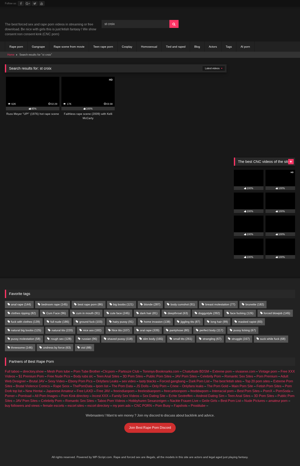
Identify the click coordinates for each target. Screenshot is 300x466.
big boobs (123, 304)
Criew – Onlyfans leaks (186, 386)
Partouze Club (128, 371)
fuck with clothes (25, 321)
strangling (212, 338)
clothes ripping (23, 313)
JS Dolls (142, 386)
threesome (22, 347)
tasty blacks (147, 381)
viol (86, 347)
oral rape (149, 330)
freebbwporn (199, 391)
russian (89, 338)
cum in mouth (88, 313)
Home (10, 54)
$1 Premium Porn (31, 376)
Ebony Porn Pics (80, 381)
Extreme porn (222, 371)
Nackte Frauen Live (184, 400)
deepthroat (178, 313)
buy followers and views (22, 405)
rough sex (61, 338)
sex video (129, 381)
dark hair (149, 313)
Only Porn (159, 386)
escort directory (98, 405)
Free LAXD (85, 391)
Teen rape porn (103, 46)
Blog (197, 46)
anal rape (21, 304)
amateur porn (278, 400)
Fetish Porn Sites (269, 386)
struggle (241, 338)
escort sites (76, 405)
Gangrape (38, 46)
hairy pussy (123, 321)
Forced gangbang (172, 381)
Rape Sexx (61, 386)
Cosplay (127, 46)
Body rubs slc (83, 376)
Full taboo (12, 371)
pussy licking (244, 330)
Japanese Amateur (59, 391)
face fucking (241, 313)
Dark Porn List (199, 381)
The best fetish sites (227, 381)
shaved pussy (120, 338)
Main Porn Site (242, 386)
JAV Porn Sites (186, 376)
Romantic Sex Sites (238, 376)
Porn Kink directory (75, 396)
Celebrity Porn (210, 376)
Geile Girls (209, 400)
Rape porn (16, 46)
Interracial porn (223, 391)
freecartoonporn (175, 391)
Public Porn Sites (158, 376)
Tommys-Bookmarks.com (161, 371)
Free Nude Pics (58, 376)
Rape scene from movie (69, 46)
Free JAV (103, 391)
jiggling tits (190, 321)
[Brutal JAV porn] (264, 32)
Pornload (24, 396)
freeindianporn (123, 391)
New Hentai (34, 391)
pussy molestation (25, 338)
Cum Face (56, 313)
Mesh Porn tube (58, 371)
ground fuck (90, 321)
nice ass (92, 330)
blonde (152, 304)
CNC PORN (143, 405)
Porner (10, 396)
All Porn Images (46, 396)
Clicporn (109, 371)
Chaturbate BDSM (195, 371)
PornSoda (283, 391)
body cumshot (183, 304)
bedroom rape (54, 304)
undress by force (57, 347)
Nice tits (121, 330)
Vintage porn (268, 371)
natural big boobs (26, 330)
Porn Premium (267, 376)
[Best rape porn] (38, 16)
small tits (182, 338)
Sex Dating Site (154, 396)
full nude (59, 321)
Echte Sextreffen (181, 396)
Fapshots (180, 405)
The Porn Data (122, 386)
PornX (267, 391)
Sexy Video (56, 381)
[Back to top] (287, 454)
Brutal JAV (36, 381)
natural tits (62, 330)
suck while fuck (273, 338)
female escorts (53, 405)
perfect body (211, 330)
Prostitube (198, 405)
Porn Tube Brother (86, 371)
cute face (120, 313)
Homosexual (149, 46)
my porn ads (122, 405)
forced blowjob (277, 313)
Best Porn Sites (248, 391)
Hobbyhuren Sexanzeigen (148, 400)
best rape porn (90, 304)
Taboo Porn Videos (111, 400)
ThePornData (82, 386)
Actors (213, 46)
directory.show (33, 371)
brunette (255, 304)
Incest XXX (100, 396)
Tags (229, 46)
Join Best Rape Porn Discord (150, 427)
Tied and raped (176, 46)
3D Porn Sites (133, 376)
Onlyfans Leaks (107, 381)
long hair (219, 321)
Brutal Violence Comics (33, 386)
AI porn (245, 46)
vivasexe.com (245, 371)
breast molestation (220, 304)
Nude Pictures (254, 400)
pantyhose (179, 330)
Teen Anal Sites (108, 376)
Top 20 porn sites (257, 381)
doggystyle (209, 313)
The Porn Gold (217, 386)
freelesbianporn (149, 391)
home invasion (157, 321)
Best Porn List (231, 400)
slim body (153, 338)
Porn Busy (162, 405)
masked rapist (250, 321)
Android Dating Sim (210, 396)
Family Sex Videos (125, 396)
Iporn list (102, 386)
